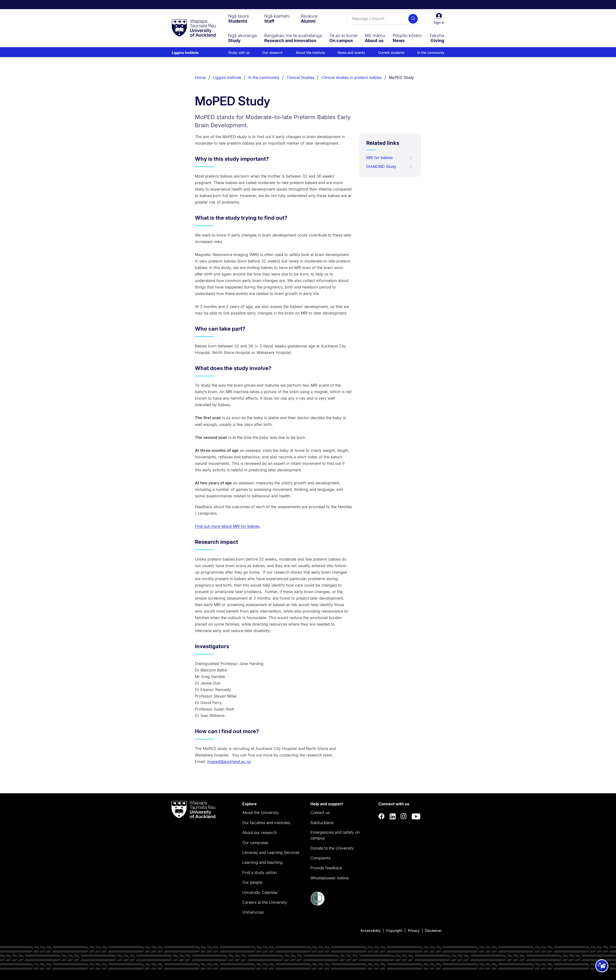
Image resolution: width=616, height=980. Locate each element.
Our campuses (255, 842)
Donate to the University (332, 848)
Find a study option (259, 872)
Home (200, 77)
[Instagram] (404, 816)
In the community (263, 77)
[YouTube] (416, 816)
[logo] (194, 28)
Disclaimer (433, 931)
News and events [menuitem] (351, 53)
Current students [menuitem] (391, 53)
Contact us (320, 812)
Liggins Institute (185, 53)
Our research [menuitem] (272, 53)
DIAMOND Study (381, 166)
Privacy (414, 931)
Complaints (320, 858)
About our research (259, 832)
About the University (260, 812)
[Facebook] (382, 816)
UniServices (253, 912)
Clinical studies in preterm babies (351, 77)
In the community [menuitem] (430, 53)
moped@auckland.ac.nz (229, 761)
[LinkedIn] (393, 816)
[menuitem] (238, 18)
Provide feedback (326, 867)
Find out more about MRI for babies (227, 526)
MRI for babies (379, 157)
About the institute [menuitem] (310, 53)
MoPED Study (401, 77)
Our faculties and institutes (266, 822)
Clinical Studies (300, 77)
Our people (252, 882)
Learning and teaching (262, 862)
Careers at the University (264, 902)
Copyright (394, 931)
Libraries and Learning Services (270, 852)
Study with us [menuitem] (239, 53)
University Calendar (260, 892)
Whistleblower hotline (329, 878)
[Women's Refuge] (317, 904)
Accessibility (370, 931)
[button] (439, 19)
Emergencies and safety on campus (334, 835)
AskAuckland (322, 822)
